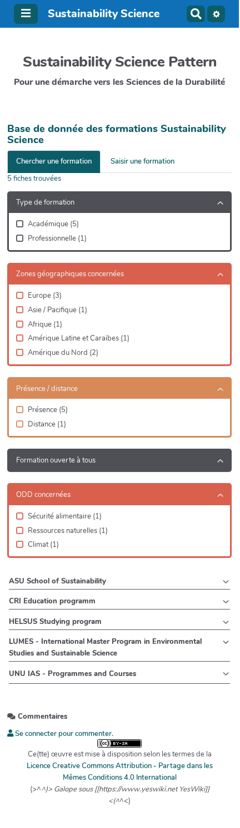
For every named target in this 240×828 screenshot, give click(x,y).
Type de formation (45, 202)
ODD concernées (43, 495)
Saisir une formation (142, 161)
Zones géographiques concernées (70, 274)
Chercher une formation (54, 161)
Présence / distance (47, 389)
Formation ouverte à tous (56, 460)
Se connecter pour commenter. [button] (63, 734)
